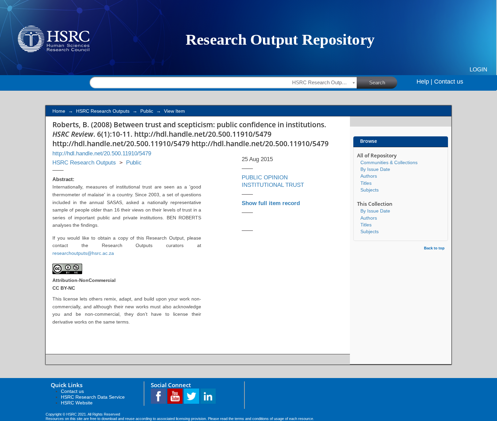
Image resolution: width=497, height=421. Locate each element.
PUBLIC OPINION (265, 177)
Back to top (434, 248)
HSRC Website (77, 402)
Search (377, 82)
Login (478, 69)
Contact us (448, 81)
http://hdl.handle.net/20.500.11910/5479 (101, 153)
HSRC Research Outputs (102, 111)
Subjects (369, 190)
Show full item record (271, 203)
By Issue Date (375, 169)
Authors (368, 176)
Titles (366, 183)
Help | (424, 81)
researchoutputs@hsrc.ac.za (83, 253)
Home (58, 111)
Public (146, 111)
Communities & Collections (389, 162)
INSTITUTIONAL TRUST (273, 185)
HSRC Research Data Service (93, 397)
